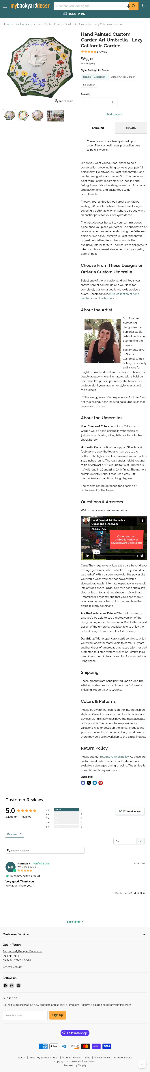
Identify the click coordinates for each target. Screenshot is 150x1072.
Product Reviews (71, 1057)
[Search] (133, 6)
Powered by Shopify (75, 1065)
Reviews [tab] (12, 834)
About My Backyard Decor (43, 1057)
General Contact (12, 966)
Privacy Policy (102, 1057)
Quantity (86, 94)
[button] (128, 6)
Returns (131, 127)
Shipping (98, 128)
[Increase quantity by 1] (112, 102)
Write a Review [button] (132, 811)
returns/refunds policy (114, 756)
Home (7, 24)
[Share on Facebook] (83, 783)
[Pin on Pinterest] (100, 783)
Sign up (57, 1015)
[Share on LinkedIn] (95, 783)
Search (21, 1057)
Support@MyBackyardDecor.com (22, 951)
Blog (87, 1057)
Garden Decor (23, 24)
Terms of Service (123, 1057)
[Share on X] (89, 783)
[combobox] (91, 6)
